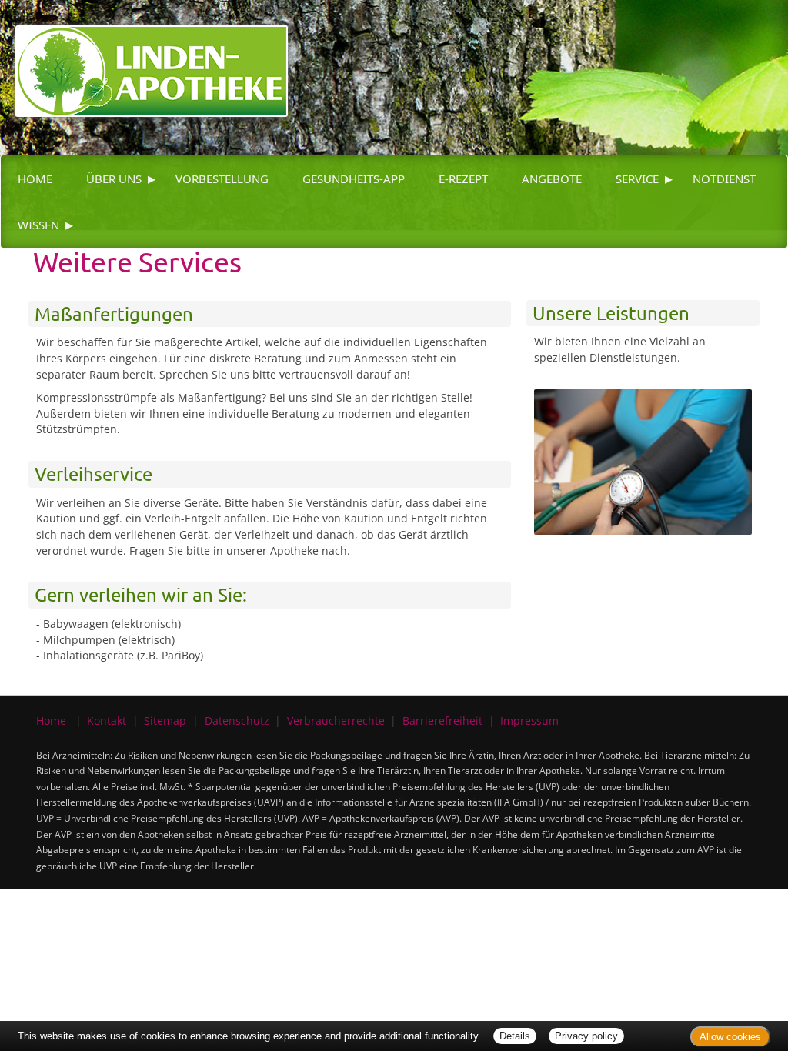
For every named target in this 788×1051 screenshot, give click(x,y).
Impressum (529, 720)
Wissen (38, 224)
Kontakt (106, 720)
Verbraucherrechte (336, 720)
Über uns (114, 178)
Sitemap (165, 720)
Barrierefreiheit (442, 720)
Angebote (552, 178)
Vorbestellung (222, 178)
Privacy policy (586, 1036)
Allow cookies (730, 1037)
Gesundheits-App (353, 178)
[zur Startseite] (144, 57)
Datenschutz (237, 720)
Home (35, 178)
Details (514, 1036)
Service (637, 178)
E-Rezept (463, 178)
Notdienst (724, 178)
